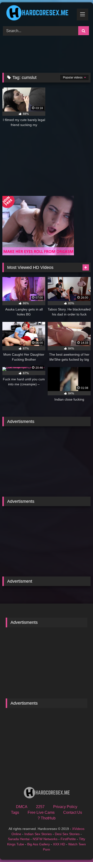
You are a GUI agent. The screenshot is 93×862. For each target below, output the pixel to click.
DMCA (21, 807)
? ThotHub (47, 818)
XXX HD (59, 844)
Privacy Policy (65, 807)
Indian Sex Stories (38, 834)
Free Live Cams (41, 812)
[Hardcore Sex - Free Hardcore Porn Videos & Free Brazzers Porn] (38, 13)
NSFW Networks (45, 839)
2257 (40, 807)
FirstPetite (68, 839)
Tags (15, 812)
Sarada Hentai (19, 839)
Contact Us (72, 812)
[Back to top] (78, 847)
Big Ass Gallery (38, 844)
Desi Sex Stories (67, 834)
